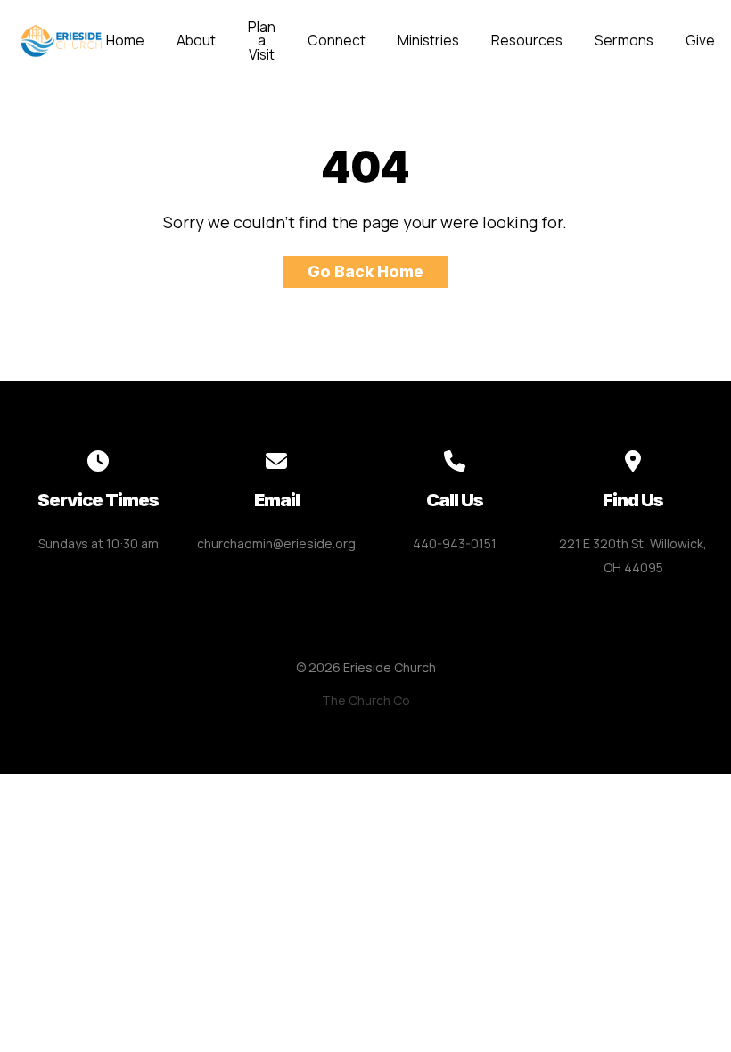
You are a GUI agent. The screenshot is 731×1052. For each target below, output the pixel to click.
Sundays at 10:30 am (98, 543)
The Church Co (366, 700)
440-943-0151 (455, 543)
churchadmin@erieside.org (276, 543)
